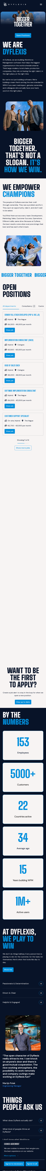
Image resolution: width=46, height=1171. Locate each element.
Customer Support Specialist (17, 416)
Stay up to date (23, 702)
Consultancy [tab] (28, 306)
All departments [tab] (9, 306)
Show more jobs (23, 448)
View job (9, 330)
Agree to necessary (14, 1164)
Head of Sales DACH (12, 365)
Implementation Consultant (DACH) (19, 340)
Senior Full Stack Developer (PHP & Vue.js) (22, 314)
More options (10, 1155)
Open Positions (23, 35)
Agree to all (32, 1164)
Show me (8, 969)
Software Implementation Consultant (20, 390)
